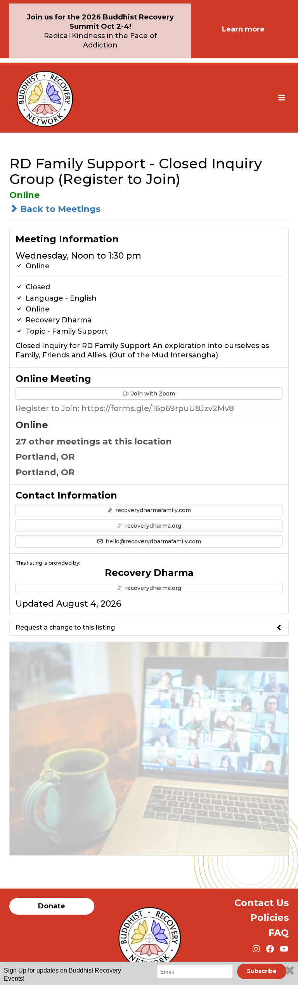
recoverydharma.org (152, 525)
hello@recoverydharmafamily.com (152, 541)
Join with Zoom (152, 393)
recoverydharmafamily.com (152, 510)
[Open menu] (281, 97)
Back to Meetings (59, 209)
